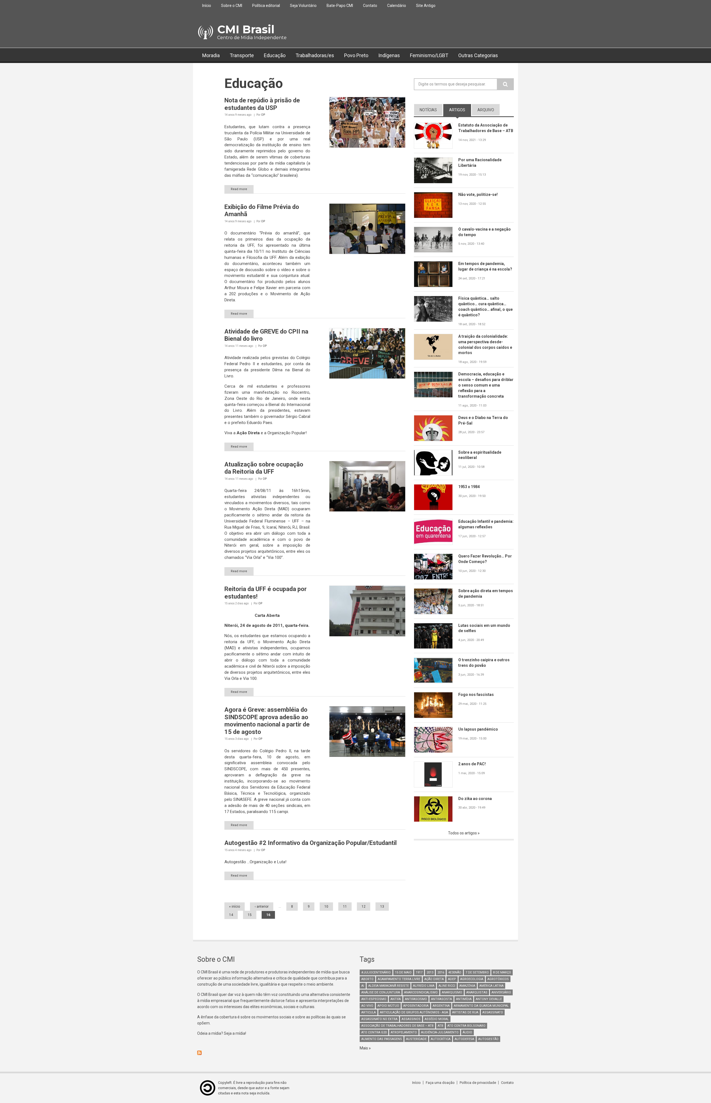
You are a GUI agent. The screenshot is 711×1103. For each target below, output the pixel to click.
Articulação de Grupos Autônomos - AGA (414, 1012)
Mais (364, 1048)
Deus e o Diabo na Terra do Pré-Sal (483, 420)
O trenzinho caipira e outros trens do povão (484, 663)
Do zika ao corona (475, 798)
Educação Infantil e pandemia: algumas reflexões (486, 524)
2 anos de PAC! (472, 764)
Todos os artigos (463, 833)
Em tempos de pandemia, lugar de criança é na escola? (485, 266)
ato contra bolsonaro (466, 1026)
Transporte (242, 55)
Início (206, 5)
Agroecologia (471, 979)
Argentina (441, 1006)
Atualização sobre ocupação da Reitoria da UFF (263, 468)
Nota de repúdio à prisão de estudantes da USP (262, 104)
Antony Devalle (489, 999)
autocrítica (440, 1039)
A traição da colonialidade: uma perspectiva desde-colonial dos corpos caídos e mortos (485, 344)
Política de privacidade (478, 1082)
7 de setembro (477, 972)
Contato (370, 5)
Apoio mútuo (388, 1006)
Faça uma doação (440, 1082)
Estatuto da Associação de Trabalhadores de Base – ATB (485, 128)
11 (345, 906)
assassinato (492, 1012)
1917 (419, 972)
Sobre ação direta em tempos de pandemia (485, 594)
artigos (460, 110)
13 (382, 906)
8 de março (502, 972)
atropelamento (404, 1032)
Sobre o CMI (231, 5)
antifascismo (416, 999)
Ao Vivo (367, 1006)
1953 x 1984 (469, 486)
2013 (430, 972)
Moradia (211, 55)
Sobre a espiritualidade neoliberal (479, 455)
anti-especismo (373, 999)
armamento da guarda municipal (481, 1006)
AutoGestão (488, 1039)
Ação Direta (434, 979)
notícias (428, 110)
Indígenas (389, 55)
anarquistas (476, 992)
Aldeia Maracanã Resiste (388, 986)
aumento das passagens (381, 1039)
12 (363, 906)
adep (452, 979)
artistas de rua (465, 1012)
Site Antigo (425, 5)
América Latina (491, 986)
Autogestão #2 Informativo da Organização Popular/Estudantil (310, 842)
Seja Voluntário (303, 5)
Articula (368, 1012)
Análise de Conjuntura (380, 992)
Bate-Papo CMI (340, 5)
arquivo (485, 110)
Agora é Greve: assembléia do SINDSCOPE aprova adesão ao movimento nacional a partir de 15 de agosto (267, 720)
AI (362, 986)
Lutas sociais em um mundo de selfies (484, 628)
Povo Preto (356, 55)
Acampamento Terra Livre (399, 979)
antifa (395, 999)
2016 (440, 972)
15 (250, 915)
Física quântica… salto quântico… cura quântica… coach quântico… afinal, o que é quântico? (485, 306)
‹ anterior (262, 906)
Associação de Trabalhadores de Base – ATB (397, 1026)
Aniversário (501, 992)
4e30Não (454, 972)
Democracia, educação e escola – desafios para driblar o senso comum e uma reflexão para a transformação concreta (486, 385)
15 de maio (403, 972)
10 (326, 906)
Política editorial (266, 5)
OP (263, 114)
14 (231, 915)
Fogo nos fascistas (476, 694)
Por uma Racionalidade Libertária (480, 163)
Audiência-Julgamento (440, 1032)
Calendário (396, 5)
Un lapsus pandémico (478, 729)
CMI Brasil (245, 29)
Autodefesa (464, 1039)
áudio (467, 1032)
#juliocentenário (376, 972)
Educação (275, 55)
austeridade (416, 1039)
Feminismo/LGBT (429, 55)
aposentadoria (416, 1006)
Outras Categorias (478, 55)
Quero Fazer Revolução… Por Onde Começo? (485, 559)
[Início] (205, 32)
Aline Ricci (447, 986)
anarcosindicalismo (421, 992)
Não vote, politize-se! (478, 194)
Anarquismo (452, 992)
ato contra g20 (374, 1032)
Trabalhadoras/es (315, 55)
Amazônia (467, 986)
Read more (239, 189)
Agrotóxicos (498, 979)
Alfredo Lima (423, 986)
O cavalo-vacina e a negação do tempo (484, 232)
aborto (367, 979)
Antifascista (441, 999)
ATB (440, 1026)
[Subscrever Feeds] (274, 1053)
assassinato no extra (379, 1019)
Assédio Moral (437, 1019)
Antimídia (464, 999)
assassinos (411, 1019)
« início (234, 906)
